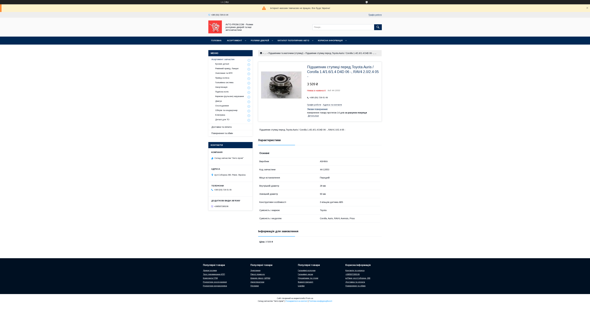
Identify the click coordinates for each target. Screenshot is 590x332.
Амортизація (221, 87)
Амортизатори (257, 282)
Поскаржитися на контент (296, 301)
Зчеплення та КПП (223, 73)
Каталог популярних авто (293, 40)
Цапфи (301, 286)
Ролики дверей (260, 40)
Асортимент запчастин (222, 59)
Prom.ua (309, 298)
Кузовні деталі (222, 64)
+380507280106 (352, 274)
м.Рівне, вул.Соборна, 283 (357, 278)
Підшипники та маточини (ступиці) (285, 53)
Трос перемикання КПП (214, 274)
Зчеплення (255, 270)
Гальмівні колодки (306, 270)
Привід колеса (222, 78)
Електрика (220, 115)
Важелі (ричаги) (305, 282)
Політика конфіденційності (320, 301)
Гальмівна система (224, 82)
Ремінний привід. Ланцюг (227, 68)
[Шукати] (378, 27)
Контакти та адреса (354, 270)
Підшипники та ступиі (308, 278)
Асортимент (234, 40)
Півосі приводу (257, 274)
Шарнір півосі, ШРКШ (260, 278)
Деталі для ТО (222, 119)
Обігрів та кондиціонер (226, 110)
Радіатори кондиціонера (215, 286)
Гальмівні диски (305, 274)
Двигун (218, 101)
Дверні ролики (210, 270)
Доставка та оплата (221, 127)
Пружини (254, 286)
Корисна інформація (330, 40)
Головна (216, 40)
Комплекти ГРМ (210, 278)
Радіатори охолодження (215, 282)
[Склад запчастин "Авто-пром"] (215, 32)
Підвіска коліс (222, 92)
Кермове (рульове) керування (229, 96)
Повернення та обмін (222, 133)
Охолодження (222, 106)
